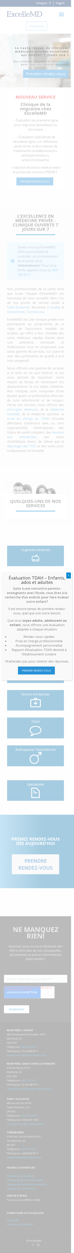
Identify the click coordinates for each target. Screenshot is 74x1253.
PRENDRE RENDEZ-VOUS (36, 670)
